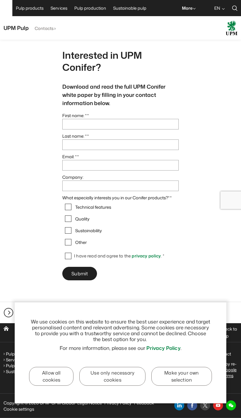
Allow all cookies (51, 376)
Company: (72, 177)
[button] (231, 405)
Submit (79, 273)
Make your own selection (181, 376)
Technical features (93, 207)
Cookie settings (19, 409)
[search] (234, 8)
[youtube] (218, 405)
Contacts (44, 28)
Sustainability (88, 230)
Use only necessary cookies (112, 376)
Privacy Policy (163, 347)
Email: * (69, 157)
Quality (82, 219)
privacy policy (146, 256)
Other (81, 242)
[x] (205, 405)
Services (14, 360)
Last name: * (74, 136)
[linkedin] (179, 405)
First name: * (74, 115)
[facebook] (192, 405)
